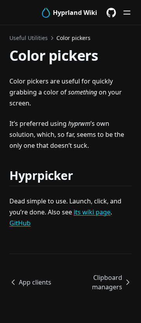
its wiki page (92, 212)
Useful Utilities (28, 38)
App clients (35, 282)
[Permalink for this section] (83, 175)
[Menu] (127, 12)
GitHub (20, 223)
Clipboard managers (107, 282)
